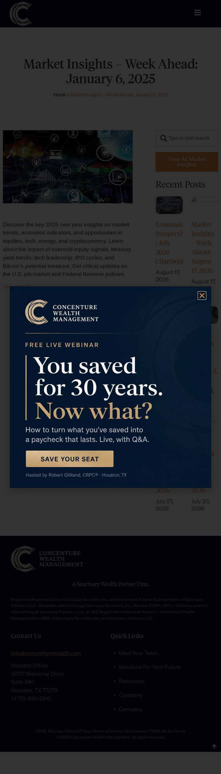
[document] (110, 387)
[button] (202, 295)
